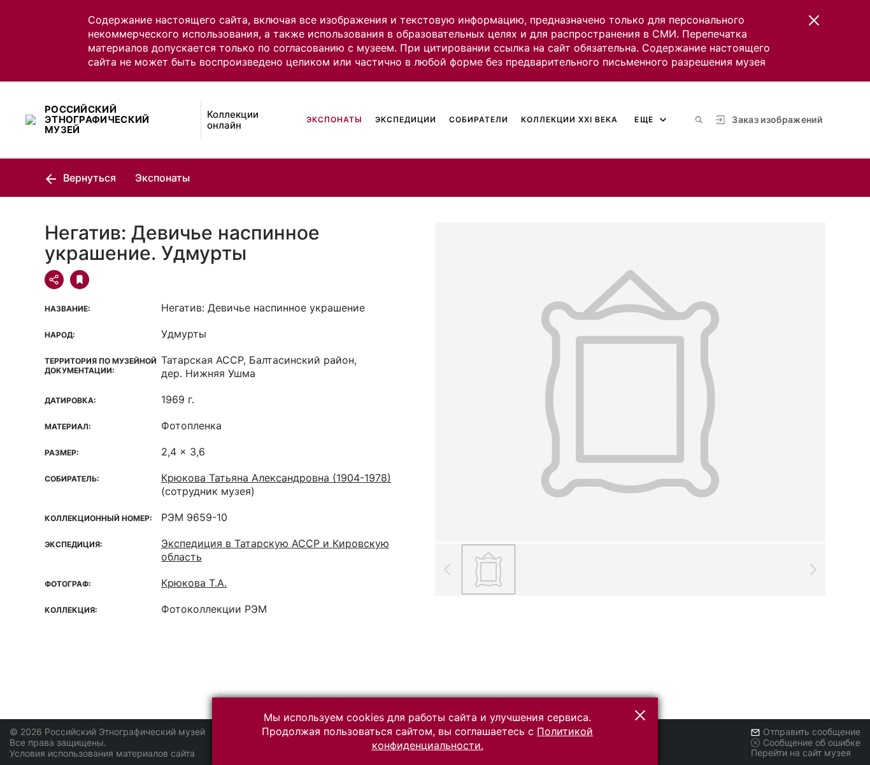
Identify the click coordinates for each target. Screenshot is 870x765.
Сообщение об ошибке (811, 742)
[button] (814, 20)
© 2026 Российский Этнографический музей (107, 731)
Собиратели (478, 119)
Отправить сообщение (811, 731)
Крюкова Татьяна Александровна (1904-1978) (276, 477)
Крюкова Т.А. (194, 582)
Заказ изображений (777, 119)
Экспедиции (405, 119)
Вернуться (88, 177)
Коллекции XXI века (569, 119)
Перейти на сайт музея (801, 752)
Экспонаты (334, 119)
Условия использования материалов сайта (102, 753)
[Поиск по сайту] (699, 119)
